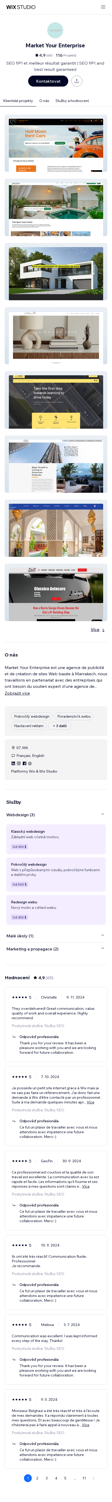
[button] (56, 143)
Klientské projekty (18, 100)
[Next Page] (93, 1478)
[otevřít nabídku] (103, 7)
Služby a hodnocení (72, 100)
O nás (44, 100)
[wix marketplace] (20, 7)
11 (84, 1478)
